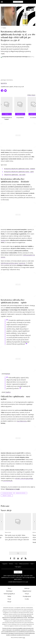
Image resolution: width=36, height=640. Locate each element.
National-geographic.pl (9, 593)
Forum (32, 563)
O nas (16, 563)
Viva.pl (9, 599)
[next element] (34, 109)
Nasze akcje (8, 532)
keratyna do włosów (7, 493)
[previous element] (1, 109)
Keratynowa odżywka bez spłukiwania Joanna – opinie (19, 171)
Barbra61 (7, 374)
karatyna (3, 240)
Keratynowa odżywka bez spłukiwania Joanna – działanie (19, 169)
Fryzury (4, 27)
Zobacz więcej (31, 95)
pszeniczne (22, 263)
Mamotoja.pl (9, 591)
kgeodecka (4, 83)
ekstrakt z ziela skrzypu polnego (24, 478)
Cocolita (27, 599)
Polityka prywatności (24, 563)
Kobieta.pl (26, 588)
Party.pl (27, 593)
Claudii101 (8, 392)
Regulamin (5, 563)
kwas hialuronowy (22, 421)
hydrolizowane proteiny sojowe (9, 263)
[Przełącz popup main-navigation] (2, 2)
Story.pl (9, 601)
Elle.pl (9, 588)
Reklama (11, 563)
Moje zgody (18, 566)
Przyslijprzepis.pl (27, 596)
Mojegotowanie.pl (27, 591)
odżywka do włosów (20, 493)
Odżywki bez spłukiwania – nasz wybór (14, 174)
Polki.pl (9, 596)
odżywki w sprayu (7, 495)
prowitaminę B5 (7, 480)
